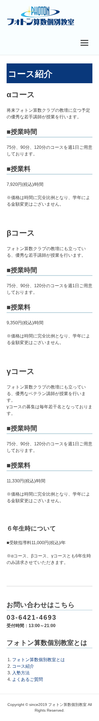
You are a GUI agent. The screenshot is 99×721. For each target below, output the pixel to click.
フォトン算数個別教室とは (38, 659)
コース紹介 (23, 666)
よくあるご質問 (27, 679)
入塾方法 (21, 672)
